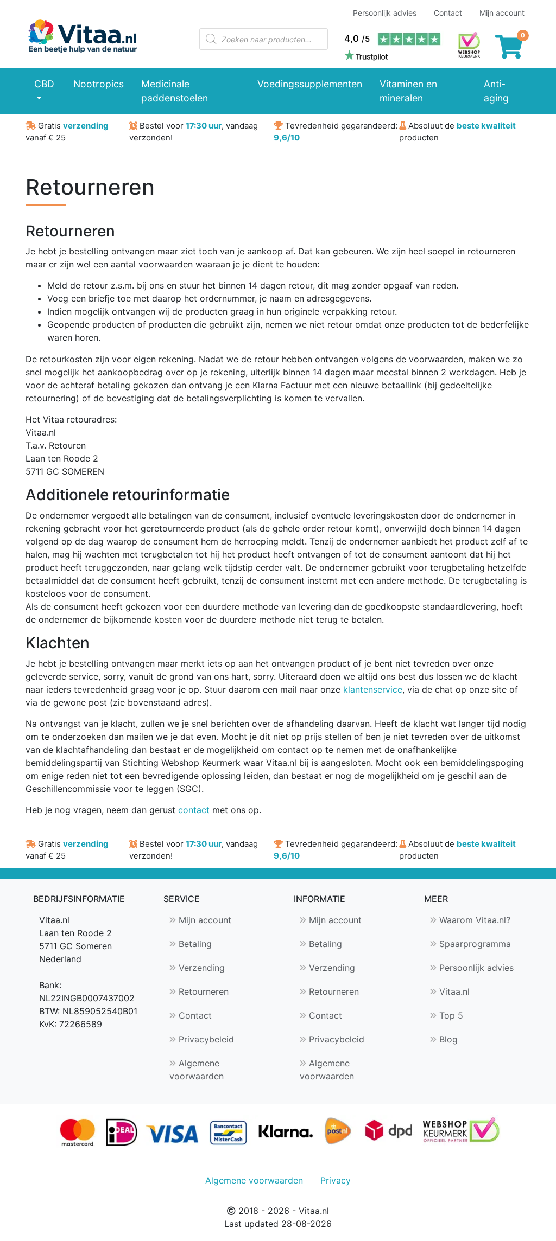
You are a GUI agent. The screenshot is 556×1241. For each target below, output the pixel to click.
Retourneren (202, 991)
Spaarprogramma (474, 943)
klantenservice (372, 689)
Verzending (200, 967)
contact (194, 809)
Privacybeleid (205, 1039)
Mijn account (502, 12)
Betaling (194, 943)
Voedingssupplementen (309, 83)
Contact (448, 12)
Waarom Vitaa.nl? (473, 919)
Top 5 (450, 1015)
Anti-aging (496, 91)
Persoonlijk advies (384, 12)
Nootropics (98, 83)
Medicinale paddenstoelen (174, 91)
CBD (44, 83)
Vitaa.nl (453, 991)
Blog (447, 1039)
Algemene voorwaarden (196, 1070)
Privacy (335, 1180)
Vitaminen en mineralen (408, 91)
